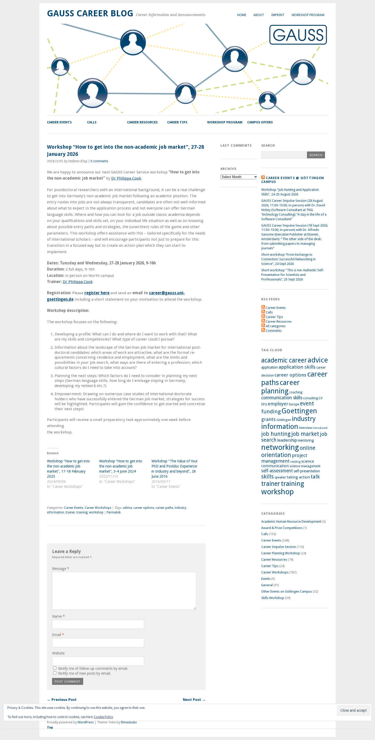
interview (305, 428)
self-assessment (277, 470)
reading (295, 461)
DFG (264, 404)
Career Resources (142, 122)
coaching (295, 392)
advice (127, 508)
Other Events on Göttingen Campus (286, 591)
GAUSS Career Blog (90, 13)
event (307, 403)
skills (267, 476)
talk (315, 477)
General (267, 585)
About (258, 15)
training (82, 512)
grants (268, 419)
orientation (276, 455)
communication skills (281, 397)
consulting (310, 398)
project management (284, 458)
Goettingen (299, 411)
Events (265, 579)
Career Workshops (98, 508)
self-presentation (307, 471)
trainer (70, 512)
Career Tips (177, 122)
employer (278, 403)
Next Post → (194, 700)
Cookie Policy (103, 717)
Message (60, 569)
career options (143, 508)
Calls (91, 122)
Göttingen (284, 420)
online (307, 448)
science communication (287, 463)
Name (58, 616)
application (269, 367)
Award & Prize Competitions (281, 528)
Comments (274, 331)
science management (305, 466)
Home (241, 15)
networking (280, 447)
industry (180, 508)
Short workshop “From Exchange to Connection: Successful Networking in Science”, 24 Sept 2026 (288, 259)
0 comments (99, 161)
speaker (280, 477)
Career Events (59, 122)
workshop (96, 512)
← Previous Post (62, 700)
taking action (298, 477)
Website (58, 653)
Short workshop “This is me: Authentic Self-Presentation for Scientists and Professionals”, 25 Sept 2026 (292, 274)
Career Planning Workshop (280, 553)
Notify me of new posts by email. (84, 673)
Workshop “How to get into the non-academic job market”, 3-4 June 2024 (120, 466)
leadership (287, 440)
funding (271, 411)
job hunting (276, 434)
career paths (164, 508)
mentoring (306, 440)
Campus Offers (260, 122)
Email (58, 635)
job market (305, 434)
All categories (275, 326)
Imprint (277, 15)
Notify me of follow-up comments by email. (93, 668)
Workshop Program (308, 15)
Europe (294, 404)
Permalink (114, 512)
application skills (297, 367)
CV (321, 398)
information (55, 512)
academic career (284, 360)
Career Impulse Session (278, 547)
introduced (320, 428)
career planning (280, 386)
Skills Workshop (272, 598)
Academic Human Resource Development (291, 521)
